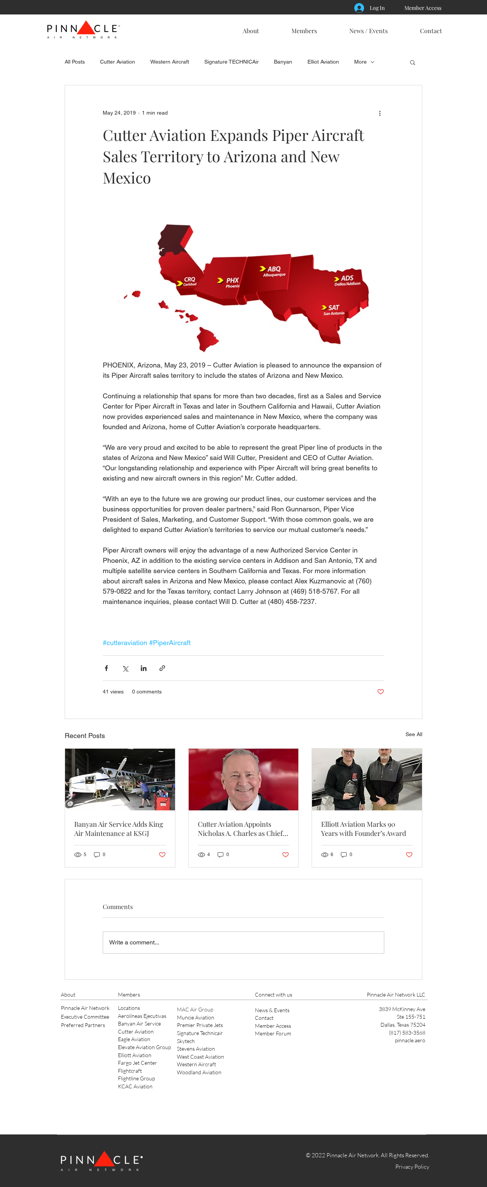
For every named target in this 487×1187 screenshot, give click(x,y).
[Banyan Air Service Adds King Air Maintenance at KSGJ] (120, 779)
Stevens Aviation (196, 1048)
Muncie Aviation (195, 1017)
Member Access (273, 1025)
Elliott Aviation (134, 1055)
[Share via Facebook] (106, 668)
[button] (250, 27)
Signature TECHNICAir (231, 62)
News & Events (272, 1010)
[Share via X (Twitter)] (125, 668)
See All (414, 734)
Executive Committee (85, 1016)
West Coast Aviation (200, 1056)
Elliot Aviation (323, 62)
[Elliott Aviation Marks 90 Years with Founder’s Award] (367, 779)
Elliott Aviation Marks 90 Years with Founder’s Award (363, 829)
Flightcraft (130, 1070)
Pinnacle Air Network (85, 1008)
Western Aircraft (169, 62)
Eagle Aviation (134, 1039)
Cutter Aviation (117, 62)
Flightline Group (136, 1078)
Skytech (186, 1041)
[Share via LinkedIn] (143, 668)
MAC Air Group (195, 1009)
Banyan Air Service (139, 1023)
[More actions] (379, 112)
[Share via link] (162, 668)
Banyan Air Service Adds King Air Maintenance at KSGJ (118, 829)
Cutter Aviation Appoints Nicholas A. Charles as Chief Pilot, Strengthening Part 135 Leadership (241, 829)
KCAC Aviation (135, 1086)
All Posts (75, 62)
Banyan (283, 62)
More (360, 62)
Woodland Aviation (199, 1072)
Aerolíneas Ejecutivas (142, 1016)
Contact (264, 1017)
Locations (129, 1008)
